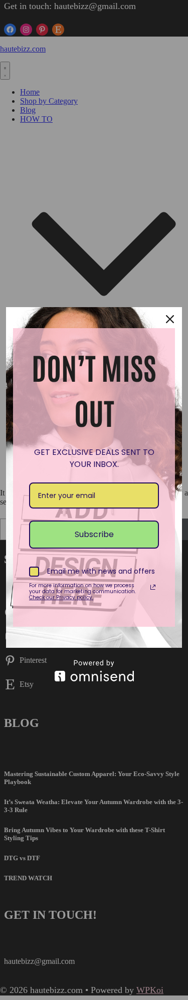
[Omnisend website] (94, 670)
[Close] (170, 319)
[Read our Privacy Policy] (153, 587)
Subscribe (94, 534)
